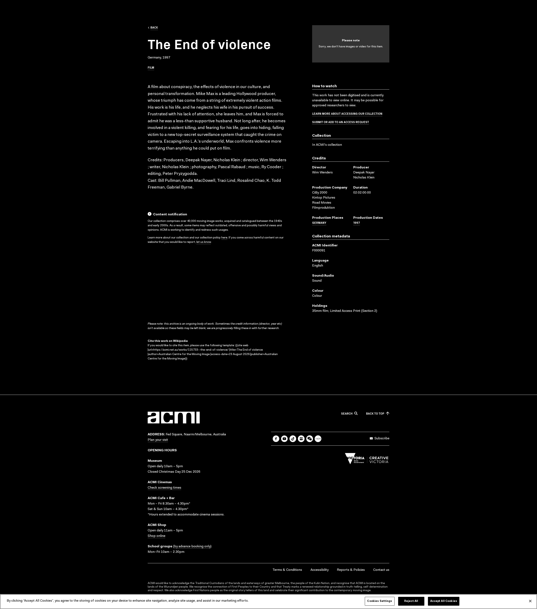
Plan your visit (158, 440)
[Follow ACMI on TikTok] (292, 438)
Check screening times (164, 487)
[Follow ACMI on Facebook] (276, 438)
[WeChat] (309, 438)
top (375, 413)
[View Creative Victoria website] (367, 459)
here (224, 237)
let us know (203, 242)
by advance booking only (192, 546)
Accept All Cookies (443, 601)
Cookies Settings (379, 601)
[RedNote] (318, 438)
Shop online (156, 536)
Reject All (411, 601)
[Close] (530, 601)
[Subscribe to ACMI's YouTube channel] (284, 438)
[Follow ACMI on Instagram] (301, 438)
